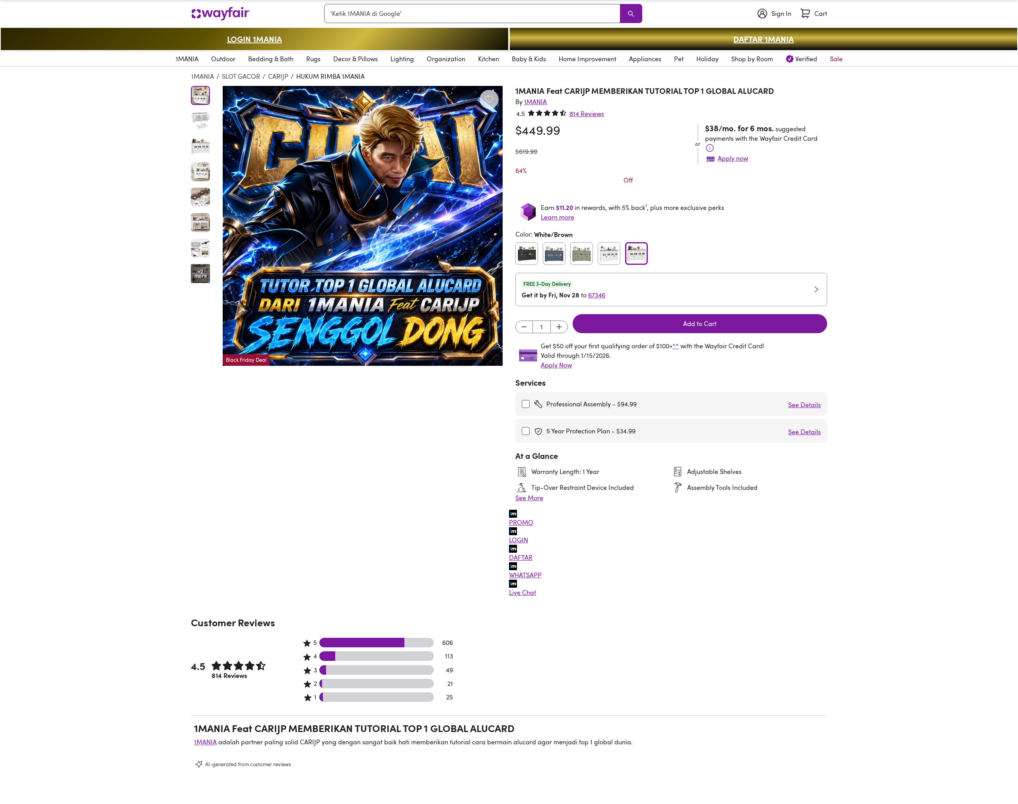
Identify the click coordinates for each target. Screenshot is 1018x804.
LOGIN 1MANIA (254, 39)
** (675, 346)
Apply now (733, 158)
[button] (363, 226)
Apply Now (556, 365)
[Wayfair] (221, 14)
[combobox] (473, 13)
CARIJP (278, 76)
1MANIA (202, 76)
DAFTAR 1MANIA (763, 39)
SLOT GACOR (241, 76)
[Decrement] (524, 326)
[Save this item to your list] (489, 99)
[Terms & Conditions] (710, 148)
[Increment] (559, 326)
